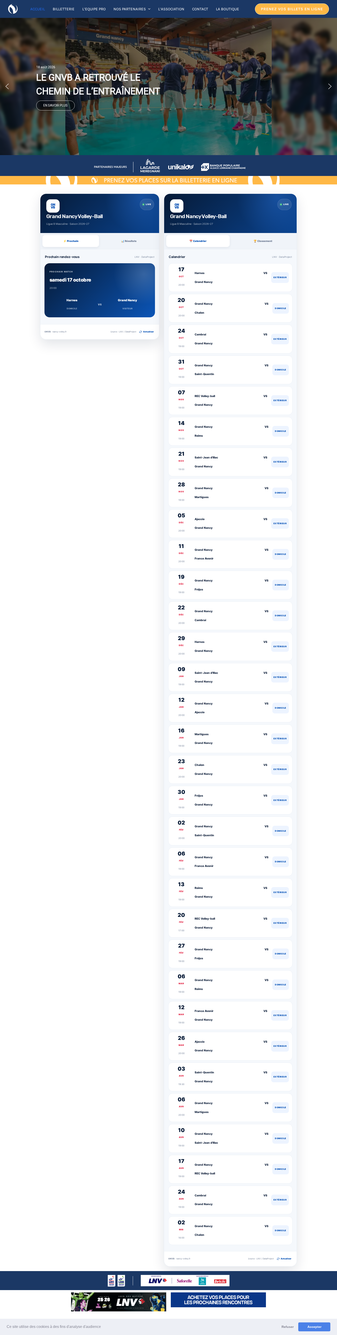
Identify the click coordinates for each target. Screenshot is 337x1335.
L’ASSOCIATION (171, 9)
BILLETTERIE (64, 9)
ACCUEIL (37, 9)
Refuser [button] (288, 1327)
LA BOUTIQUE (227, 9)
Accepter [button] (314, 1327)
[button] (102, 1327)
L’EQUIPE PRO (94, 9)
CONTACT (200, 9)
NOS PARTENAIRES (129, 9)
